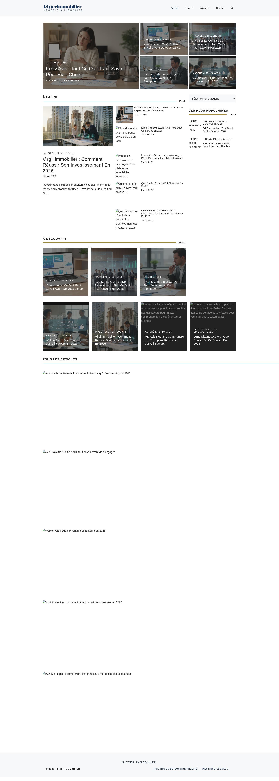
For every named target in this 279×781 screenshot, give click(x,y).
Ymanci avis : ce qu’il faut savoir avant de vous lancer (162, 46)
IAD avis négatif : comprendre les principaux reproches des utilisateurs (158, 109)
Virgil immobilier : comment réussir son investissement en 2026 (76, 164)
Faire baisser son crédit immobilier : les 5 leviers (216, 145)
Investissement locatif (58, 153)
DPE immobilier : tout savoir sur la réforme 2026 (218, 130)
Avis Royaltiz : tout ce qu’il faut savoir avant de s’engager (161, 78)
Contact (220, 8)
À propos (205, 8)
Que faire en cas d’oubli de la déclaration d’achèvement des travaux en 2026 (162, 213)
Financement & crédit (206, 36)
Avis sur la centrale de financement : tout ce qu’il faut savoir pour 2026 (210, 44)
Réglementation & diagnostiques (215, 123)
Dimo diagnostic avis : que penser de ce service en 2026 (161, 129)
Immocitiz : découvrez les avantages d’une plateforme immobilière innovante (162, 157)
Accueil (174, 8)
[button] (231, 8)
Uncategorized (56, 63)
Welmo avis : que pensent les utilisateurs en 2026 (212, 79)
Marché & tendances (157, 39)
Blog (187, 8)
